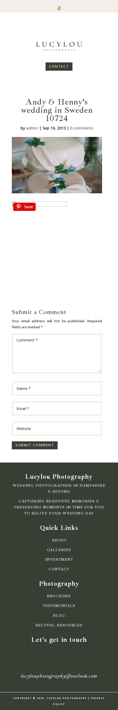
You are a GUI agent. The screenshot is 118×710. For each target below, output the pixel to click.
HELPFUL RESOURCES (59, 625)
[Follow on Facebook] (49, 29)
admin (32, 128)
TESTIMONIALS (59, 606)
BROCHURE (59, 596)
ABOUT (59, 540)
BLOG (59, 615)
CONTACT (59, 66)
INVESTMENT (59, 559)
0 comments (81, 128)
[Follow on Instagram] (59, 29)
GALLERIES (59, 550)
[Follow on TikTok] (68, 29)
